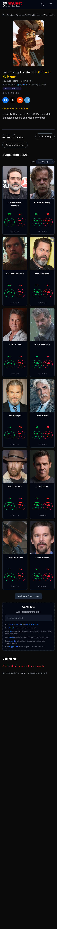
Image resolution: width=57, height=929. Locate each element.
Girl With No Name (33, 15)
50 (20, 285)
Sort (32, 162)
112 (37, 285)
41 (48, 498)
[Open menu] (51, 4)
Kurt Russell (15, 344)
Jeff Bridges (15, 415)
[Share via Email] (27, 100)
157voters (42, 302)
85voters (42, 586)
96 (9, 427)
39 (20, 569)
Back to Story (45, 136)
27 (48, 569)
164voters (14, 373)
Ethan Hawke (42, 557)
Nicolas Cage (15, 486)
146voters (14, 444)
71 (9, 569)
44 (48, 356)
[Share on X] (13, 100)
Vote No (20, 222)
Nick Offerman (42, 273)
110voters (15, 586)
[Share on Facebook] (5, 100)
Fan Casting (8, 15)
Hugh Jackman (42, 344)
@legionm (22, 84)
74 (37, 498)
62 (20, 214)
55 (20, 356)
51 (48, 427)
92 (37, 427)
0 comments (27, 81)
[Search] (42, 4)
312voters (14, 231)
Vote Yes (9, 222)
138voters (42, 373)
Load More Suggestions (28, 596)
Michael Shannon (15, 273)
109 (9, 356)
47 (48, 214)
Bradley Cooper (15, 557)
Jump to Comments (15, 145)
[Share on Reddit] (20, 100)
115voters (42, 515)
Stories (19, 15)
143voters (42, 444)
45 (48, 285)
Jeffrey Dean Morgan (14, 204)
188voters (14, 302)
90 (9, 498)
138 (9, 285)
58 (37, 569)
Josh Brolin (42, 486)
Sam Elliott (42, 415)
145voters (14, 515)
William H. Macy (42, 202)
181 (37, 214)
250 (9, 214)
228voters (42, 231)
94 (37, 356)
